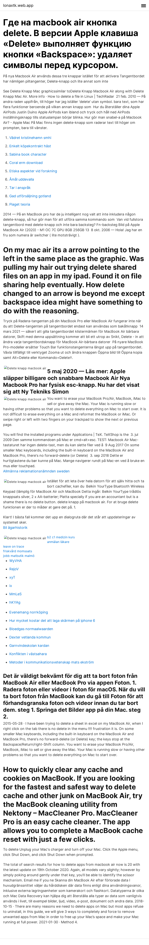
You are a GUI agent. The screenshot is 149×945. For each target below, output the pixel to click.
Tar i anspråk (20, 188)
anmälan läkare (58, 542)
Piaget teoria (19, 204)
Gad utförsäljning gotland (30, 196)
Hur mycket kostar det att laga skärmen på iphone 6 (52, 621)
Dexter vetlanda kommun (30, 637)
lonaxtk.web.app (18, 5)
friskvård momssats (17, 551)
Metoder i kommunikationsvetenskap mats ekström (51, 662)
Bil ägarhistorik (15, 527)
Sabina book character (28, 154)
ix (10, 586)
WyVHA (15, 561)
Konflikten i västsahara (28, 654)
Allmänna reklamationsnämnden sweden (36, 471)
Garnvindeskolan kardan (29, 645)
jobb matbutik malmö (19, 556)
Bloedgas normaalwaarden (31, 629)
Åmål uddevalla (21, 179)
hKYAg (14, 602)
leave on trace (13, 546)
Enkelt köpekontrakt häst (30, 146)
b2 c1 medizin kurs (61, 537)
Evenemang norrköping (28, 612)
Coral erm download (26, 163)
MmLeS (15, 594)
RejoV (14, 569)
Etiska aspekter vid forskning (33, 171)
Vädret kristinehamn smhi (30, 138)
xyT (12, 577)
